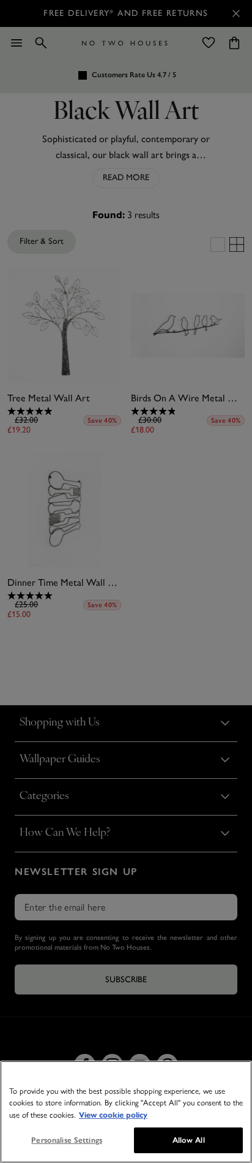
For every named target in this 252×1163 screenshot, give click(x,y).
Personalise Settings (66, 1140)
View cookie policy (113, 1115)
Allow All (188, 1140)
